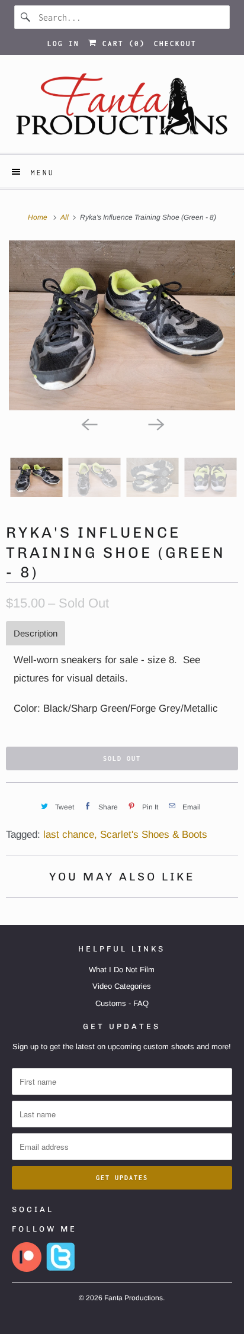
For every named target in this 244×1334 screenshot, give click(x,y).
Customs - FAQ (122, 1003)
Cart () (121, 43)
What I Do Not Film (122, 969)
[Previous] (89, 423)
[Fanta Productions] (122, 108)
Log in (63, 43)
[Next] (155, 423)
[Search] (26, 17)
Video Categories (121, 986)
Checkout (175, 43)
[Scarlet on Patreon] (26, 1269)
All (65, 217)
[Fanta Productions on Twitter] (61, 1269)
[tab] (35, 633)
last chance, (70, 834)
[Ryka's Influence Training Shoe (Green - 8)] (122, 325)
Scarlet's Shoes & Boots (153, 834)
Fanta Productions (133, 1298)
